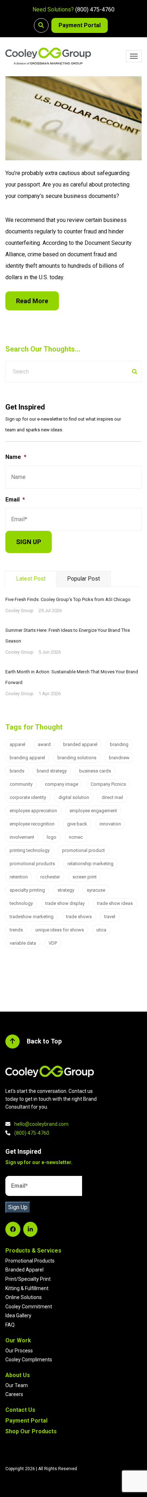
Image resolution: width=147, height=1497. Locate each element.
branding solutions (76, 757)
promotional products (32, 863)
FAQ (10, 1325)
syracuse (96, 890)
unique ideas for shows (59, 929)
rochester (50, 877)
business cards (95, 771)
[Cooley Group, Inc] (48, 56)
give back (77, 824)
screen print (84, 877)
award (44, 744)
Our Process (19, 1350)
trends (16, 929)
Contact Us (20, 1409)
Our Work (18, 1340)
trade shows (79, 916)
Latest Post (31, 578)
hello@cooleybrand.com (41, 1124)
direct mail (112, 797)
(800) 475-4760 (95, 9)
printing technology (30, 850)
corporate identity (28, 797)
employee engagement (93, 810)
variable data (23, 943)
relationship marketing (90, 863)
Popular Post (83, 578)
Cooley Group (19, 610)
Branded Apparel (24, 1270)
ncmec (76, 837)
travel (109, 916)
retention (19, 877)
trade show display (65, 903)
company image (61, 784)
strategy (65, 890)
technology (21, 903)
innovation (110, 824)
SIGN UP (28, 542)
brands (17, 771)
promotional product (83, 850)
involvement (22, 837)
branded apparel (80, 744)
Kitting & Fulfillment (27, 1288)
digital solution (74, 797)
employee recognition (32, 824)
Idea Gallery (18, 1315)
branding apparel (27, 757)
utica (101, 929)
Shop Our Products (31, 1431)
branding (119, 744)
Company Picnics (108, 784)
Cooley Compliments (28, 1359)
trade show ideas (115, 903)
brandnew (119, 757)
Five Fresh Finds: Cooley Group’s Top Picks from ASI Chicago (68, 599)
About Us (17, 1375)
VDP (53, 943)
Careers (14, 1394)
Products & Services (33, 1250)
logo (51, 837)
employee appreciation (33, 810)
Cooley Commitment (28, 1306)
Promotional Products (30, 1261)
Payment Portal (80, 25)
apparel (17, 744)
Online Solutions (23, 1297)
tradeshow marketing (32, 916)
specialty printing (27, 890)
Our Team (16, 1385)
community (21, 784)
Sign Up (17, 1207)
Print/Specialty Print (28, 1279)
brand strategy (52, 771)
